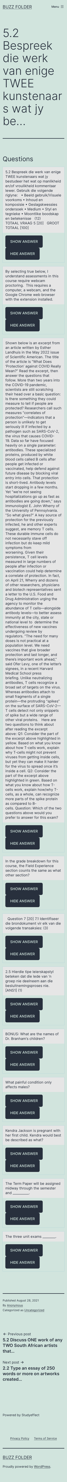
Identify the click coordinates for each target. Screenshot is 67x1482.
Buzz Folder (17, 6)
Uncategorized (34, 1310)
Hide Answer (22, 254)
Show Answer (24, 241)
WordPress (42, 1466)
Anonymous (15, 1305)
